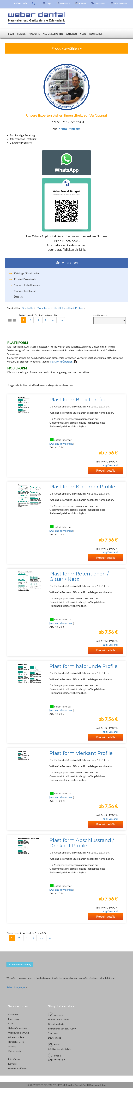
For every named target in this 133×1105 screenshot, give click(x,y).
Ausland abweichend (61, 443)
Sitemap (12, 1046)
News (83, 34)
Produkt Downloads (25, 279)
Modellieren (43, 307)
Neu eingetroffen (53, 34)
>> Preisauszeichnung (20, 964)
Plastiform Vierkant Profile (81, 753)
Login (48, 3)
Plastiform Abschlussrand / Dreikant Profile (81, 843)
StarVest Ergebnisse (25, 290)
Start (11, 34)
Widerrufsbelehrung (18, 1032)
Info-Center (100, 3)
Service (21, 34)
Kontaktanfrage (69, 129)
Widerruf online (16, 1037)
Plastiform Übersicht (62, 361)
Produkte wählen (66, 48)
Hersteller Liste (16, 1041)
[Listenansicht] (10, 321)
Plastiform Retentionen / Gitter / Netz (79, 576)
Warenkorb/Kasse (17, 1068)
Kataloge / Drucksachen (27, 273)
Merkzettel (65, 3)
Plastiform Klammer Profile (82, 487)
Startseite (27, 307)
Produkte (34, 34)
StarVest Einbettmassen (27, 285)
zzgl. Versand (110, 465)
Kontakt (82, 3)
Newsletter (95, 34)
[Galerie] (15, 321)
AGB (10, 1023)
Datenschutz (14, 1050)
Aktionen (71, 34)
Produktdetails (105, 470)
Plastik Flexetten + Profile (68, 307)
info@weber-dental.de (59, 1049)
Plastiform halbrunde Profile (83, 666)
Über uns (19, 296)
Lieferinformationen (18, 1028)
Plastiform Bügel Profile (78, 400)
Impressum (13, 1019)
